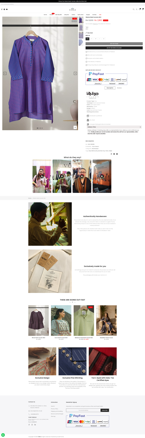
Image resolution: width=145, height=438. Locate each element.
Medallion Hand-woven (106, 337)
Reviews (119, 88)
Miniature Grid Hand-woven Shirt (84, 337)
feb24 (93, 151)
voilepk (110, 151)
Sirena (52, 14)
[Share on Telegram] (4, 9)
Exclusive (96, 148)
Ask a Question (90, 141)
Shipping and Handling (57, 411)
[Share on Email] (6, 9)
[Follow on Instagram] (32, 425)
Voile (106, 151)
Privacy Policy (54, 409)
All (92, 148)
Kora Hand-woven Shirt (61, 337)
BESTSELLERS (59, 14)
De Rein (94, 14)
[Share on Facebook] (1, 9)
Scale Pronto (60, 436)
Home (45, 14)
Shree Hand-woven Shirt (38, 337)
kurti (96, 151)
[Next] (75, 73)
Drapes (88, 14)
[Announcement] (72, 1)
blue (90, 151)
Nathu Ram (81, 14)
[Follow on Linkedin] (35, 425)
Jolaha (73, 14)
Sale (100, 14)
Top (104, 151)
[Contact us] (3, 435)
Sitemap (53, 416)
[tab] (114, 127)
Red (101, 151)
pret (99, 151)
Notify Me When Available (114, 48)
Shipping (95, 24)
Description (110, 88)
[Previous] (4, 73)
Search (53, 406)
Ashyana (66, 14)
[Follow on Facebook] (29, 425)
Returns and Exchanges (57, 414)
